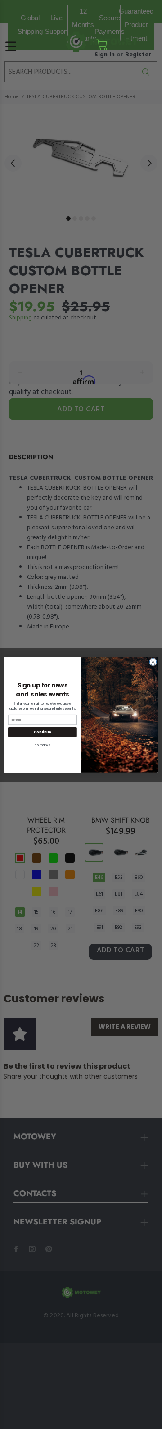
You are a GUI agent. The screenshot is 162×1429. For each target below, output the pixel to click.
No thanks (42, 744)
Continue (42, 731)
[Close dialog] (152, 661)
